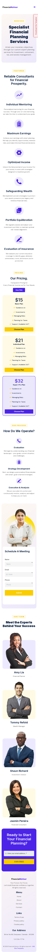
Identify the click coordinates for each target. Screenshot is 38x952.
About (19, 900)
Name (18, 560)
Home (19, 896)
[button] (34, 7)
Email (7, 570)
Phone (18, 580)
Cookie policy (19, 924)
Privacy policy (19, 921)
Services (19, 904)
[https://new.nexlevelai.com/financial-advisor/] (10, 7)
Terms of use (19, 917)
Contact (19, 907)
